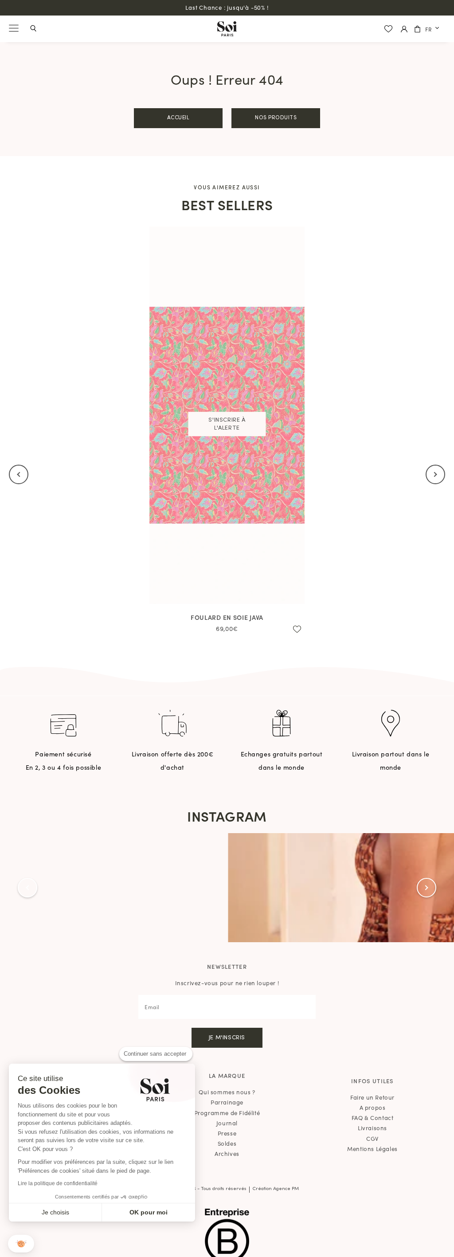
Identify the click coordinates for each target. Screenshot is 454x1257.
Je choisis (55, 1212)
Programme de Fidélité (227, 1112)
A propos (373, 1107)
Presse (227, 1133)
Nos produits (276, 118)
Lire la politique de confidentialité (58, 1183)
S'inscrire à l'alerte (226, 424)
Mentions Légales (372, 1148)
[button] (21, 1244)
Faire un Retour (372, 1097)
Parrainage (227, 1102)
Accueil (178, 118)
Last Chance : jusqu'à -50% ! (226, 7)
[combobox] (433, 29)
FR (428, 29)
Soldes (227, 1143)
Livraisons (372, 1128)
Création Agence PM (275, 1189)
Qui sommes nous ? (227, 1092)
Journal (227, 1123)
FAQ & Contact (373, 1117)
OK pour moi (148, 1212)
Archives (227, 1153)
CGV (372, 1138)
